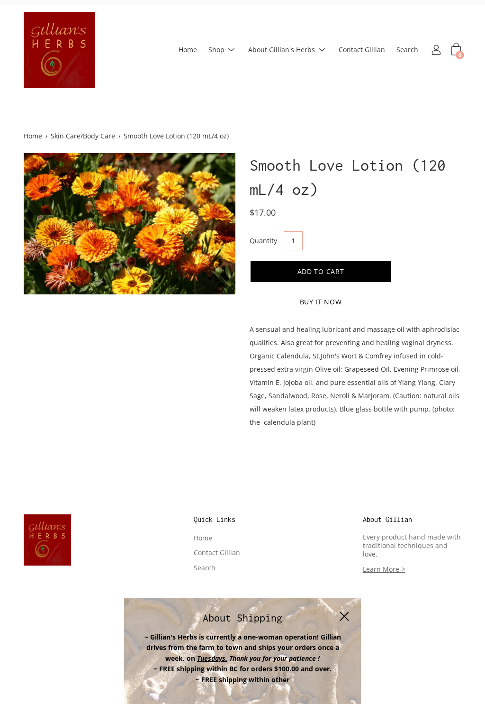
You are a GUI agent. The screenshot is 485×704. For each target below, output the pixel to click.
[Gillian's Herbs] (59, 50)
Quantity (263, 240)
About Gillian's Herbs (281, 49)
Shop (216, 49)
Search (407, 49)
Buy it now (321, 301)
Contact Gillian (362, 49)
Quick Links (214, 519)
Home (188, 49)
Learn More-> (384, 569)
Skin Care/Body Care (83, 135)
